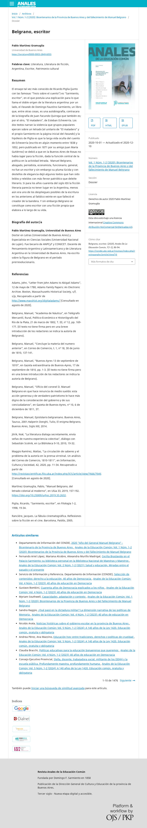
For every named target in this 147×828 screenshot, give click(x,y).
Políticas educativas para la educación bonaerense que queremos (79, 650)
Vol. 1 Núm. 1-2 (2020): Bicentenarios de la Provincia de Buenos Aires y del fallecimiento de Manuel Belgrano (69, 17)
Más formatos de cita (102, 261)
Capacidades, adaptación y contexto (64, 596)
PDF (93, 125)
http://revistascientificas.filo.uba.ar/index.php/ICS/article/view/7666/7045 (56, 473)
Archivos (26, 13)
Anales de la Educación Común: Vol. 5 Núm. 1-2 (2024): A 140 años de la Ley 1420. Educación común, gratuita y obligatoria (74, 668)
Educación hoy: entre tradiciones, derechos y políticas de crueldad (93, 637)
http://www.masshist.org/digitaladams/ (36, 300)
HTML (108, 125)
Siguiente (125, 680)
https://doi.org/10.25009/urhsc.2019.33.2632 (39, 495)
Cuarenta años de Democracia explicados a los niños (73, 587)
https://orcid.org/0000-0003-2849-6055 (31, 54)
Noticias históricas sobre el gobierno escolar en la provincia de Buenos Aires (82, 623)
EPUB (125, 125)
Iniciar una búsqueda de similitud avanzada (58, 688)
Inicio (15, 13)
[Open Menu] (11, 3)
